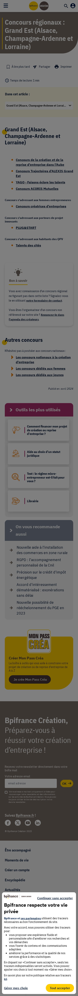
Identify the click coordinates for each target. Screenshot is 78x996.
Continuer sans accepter (55, 898)
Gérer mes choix (16, 988)
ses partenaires (31, 918)
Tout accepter (60, 988)
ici (5, 979)
